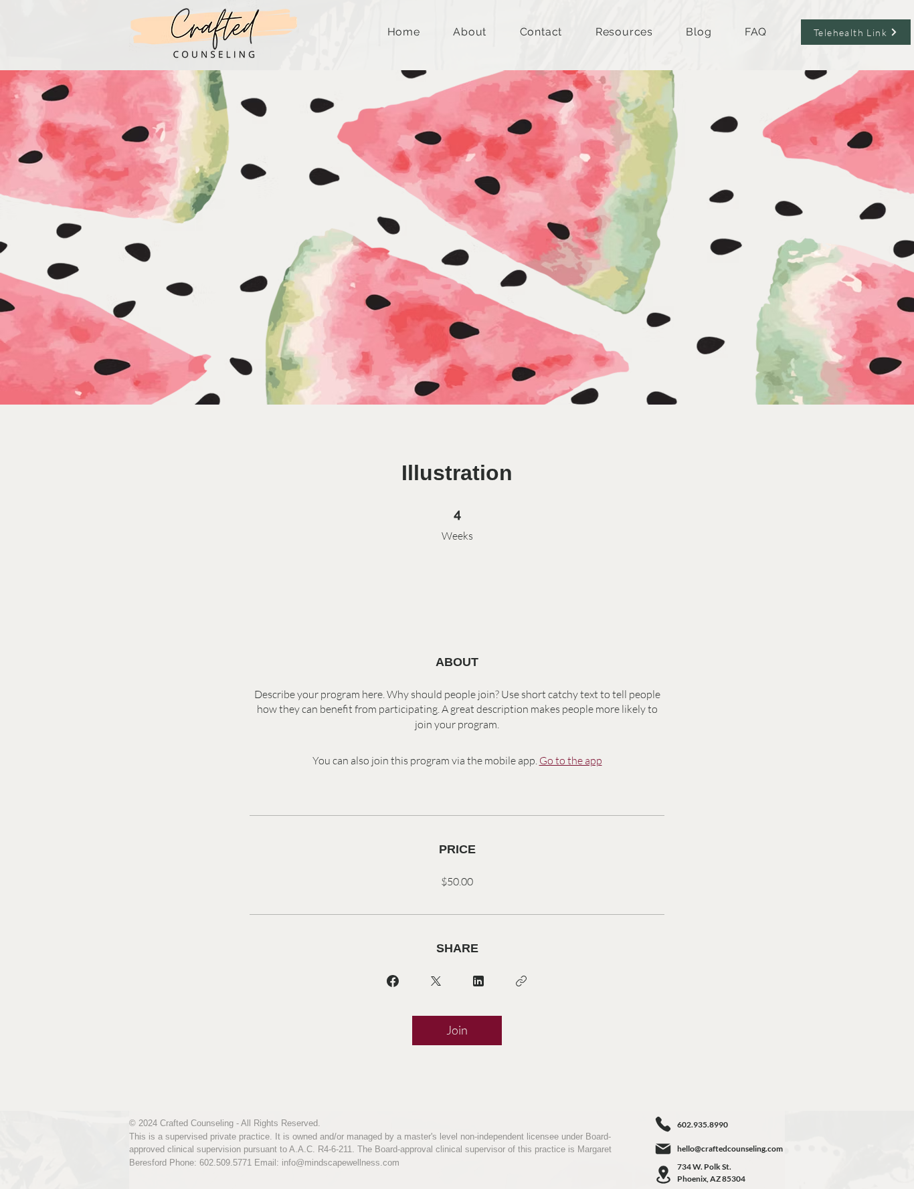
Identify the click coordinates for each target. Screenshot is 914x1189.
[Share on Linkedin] (478, 981)
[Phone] (663, 1124)
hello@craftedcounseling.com (730, 1149)
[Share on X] (436, 981)
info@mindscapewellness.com (340, 1163)
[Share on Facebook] (393, 981)
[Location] (663, 1175)
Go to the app (570, 760)
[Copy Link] (521, 981)
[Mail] (663, 1149)
